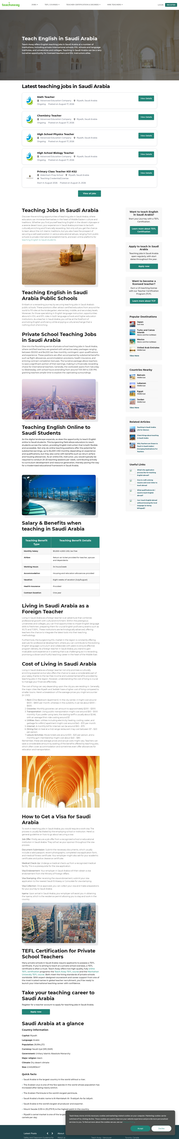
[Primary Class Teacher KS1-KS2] (30, 177)
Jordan (140, 399)
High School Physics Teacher (55, 134)
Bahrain (141, 375)
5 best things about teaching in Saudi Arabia (148, 436)
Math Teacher (46, 97)
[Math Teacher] (30, 101)
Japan (140, 322)
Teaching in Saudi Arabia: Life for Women (146, 428)
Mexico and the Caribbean (146, 335)
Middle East (141, 350)
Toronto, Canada (132, 1138)
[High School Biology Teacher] (30, 156)
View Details (146, 98)
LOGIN (160, 5)
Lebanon (141, 383)
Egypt (140, 391)
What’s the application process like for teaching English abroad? (146, 472)
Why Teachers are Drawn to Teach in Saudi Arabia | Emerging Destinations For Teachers (147, 447)
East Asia (140, 324)
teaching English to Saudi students (39, 240)
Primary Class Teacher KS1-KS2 (57, 171)
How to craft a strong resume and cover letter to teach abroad (147, 482)
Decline (161, 1128)
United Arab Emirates (148, 347)
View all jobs (89, 193)
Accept (140, 1128)
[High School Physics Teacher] (30, 138)
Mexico (140, 339)
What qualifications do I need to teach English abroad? (146, 492)
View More (134, 356)
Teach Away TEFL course (67, 972)
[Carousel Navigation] (50, 1134)
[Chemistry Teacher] (30, 119)
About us (61, 1138)
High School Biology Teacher (55, 152)
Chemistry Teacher (49, 115)
